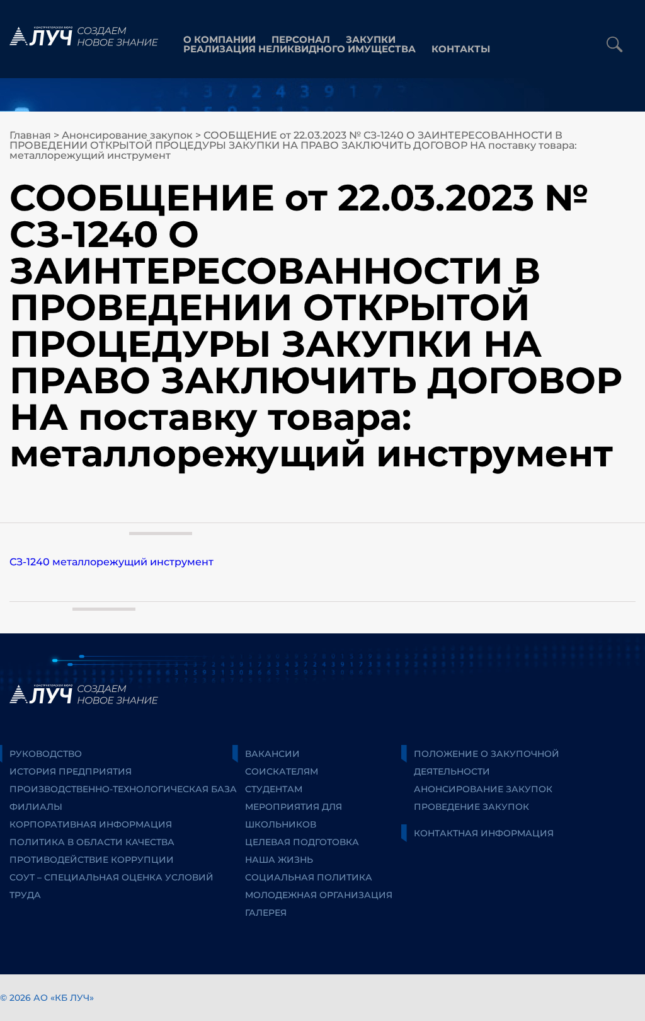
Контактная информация (484, 833)
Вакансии (272, 753)
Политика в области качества (91, 842)
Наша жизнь (279, 859)
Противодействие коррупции (91, 859)
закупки (371, 39)
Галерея (266, 912)
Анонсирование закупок (127, 135)
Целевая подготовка (302, 842)
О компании (219, 39)
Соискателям (281, 771)
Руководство (45, 753)
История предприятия (70, 771)
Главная (30, 135)
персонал (300, 39)
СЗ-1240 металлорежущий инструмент (111, 562)
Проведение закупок (471, 806)
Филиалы (35, 806)
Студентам (273, 789)
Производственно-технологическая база (123, 789)
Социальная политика (308, 877)
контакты (460, 49)
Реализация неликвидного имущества (299, 49)
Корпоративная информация (90, 824)
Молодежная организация (318, 895)
